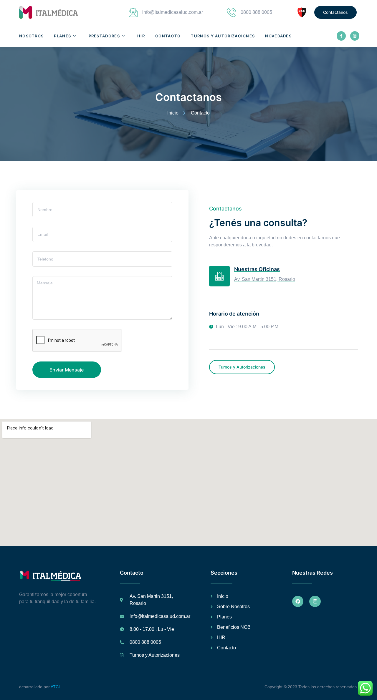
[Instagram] (354, 35)
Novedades (278, 36)
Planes (62, 36)
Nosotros (31, 36)
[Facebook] (297, 601)
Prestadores (104, 36)
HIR (141, 36)
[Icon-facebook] (341, 35)
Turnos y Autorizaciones (223, 36)
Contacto (168, 36)
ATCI (55, 686)
